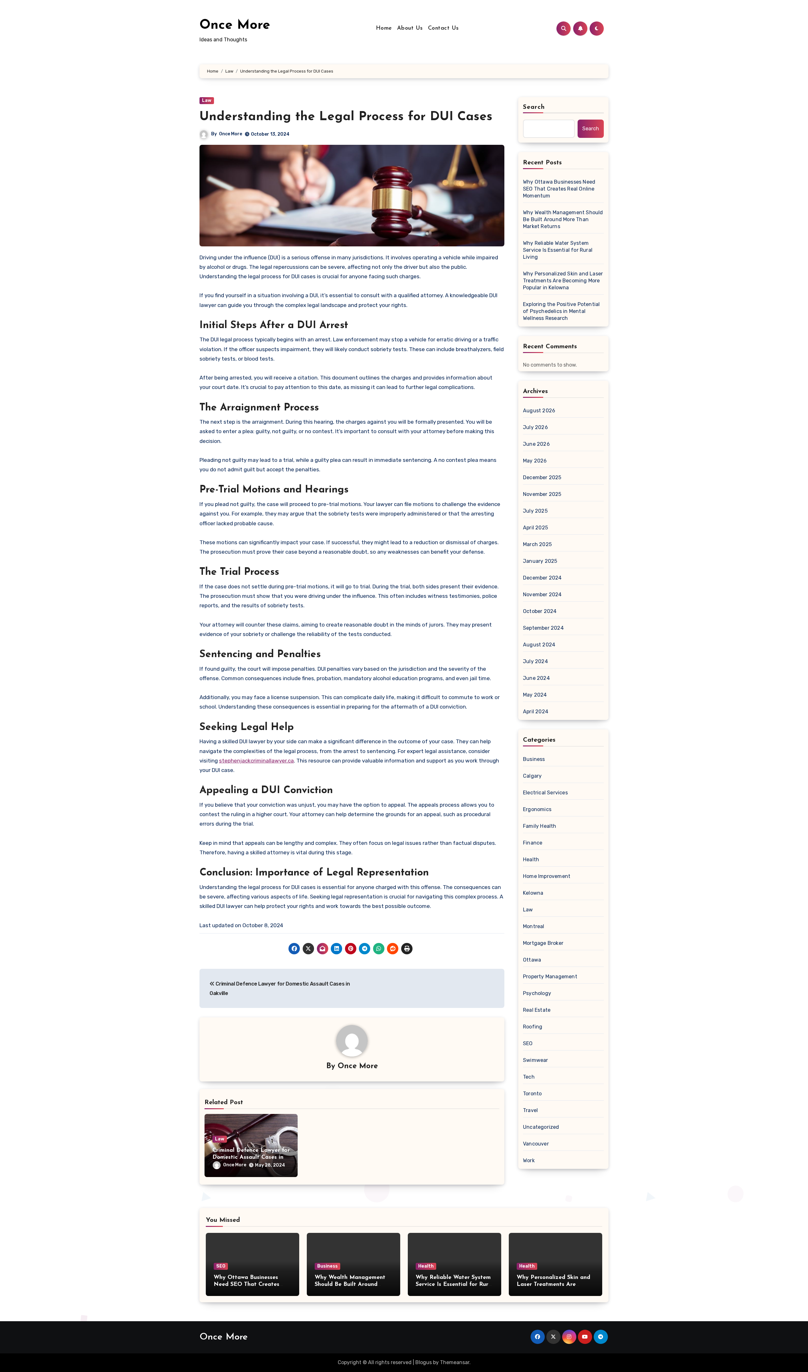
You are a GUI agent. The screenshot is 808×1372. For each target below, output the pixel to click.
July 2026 (535, 427)
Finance (532, 843)
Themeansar (454, 1362)
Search (534, 107)
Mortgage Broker (543, 943)
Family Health (539, 826)
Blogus (423, 1362)
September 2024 (543, 628)
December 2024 (542, 578)
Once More (234, 25)
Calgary (532, 776)
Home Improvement (546, 876)
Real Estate (536, 1010)
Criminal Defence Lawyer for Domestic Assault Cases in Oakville (251, 1157)
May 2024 (535, 695)
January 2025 (540, 561)
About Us (410, 28)
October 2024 (539, 611)
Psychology (537, 993)
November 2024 (542, 595)
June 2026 (536, 444)
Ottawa (532, 960)
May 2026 (535, 461)
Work (529, 1160)
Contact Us (443, 28)
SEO (528, 1043)
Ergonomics (537, 809)
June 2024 (536, 678)
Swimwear (535, 1060)
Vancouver (536, 1144)
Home (384, 28)
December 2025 (542, 477)
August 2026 (539, 411)
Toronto (532, 1094)
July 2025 (535, 511)
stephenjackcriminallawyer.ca (256, 760)
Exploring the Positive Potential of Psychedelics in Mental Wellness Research (561, 311)
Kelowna (533, 893)
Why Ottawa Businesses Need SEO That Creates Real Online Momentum (559, 189)
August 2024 (539, 645)
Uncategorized (541, 1127)
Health (531, 860)
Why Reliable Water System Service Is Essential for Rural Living (557, 250)
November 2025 (542, 494)
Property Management (550, 977)
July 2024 (535, 661)
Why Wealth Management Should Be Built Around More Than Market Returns (563, 219)
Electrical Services (545, 793)
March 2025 (537, 544)
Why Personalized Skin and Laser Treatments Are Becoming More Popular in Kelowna (563, 281)
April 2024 (535, 712)
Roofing (532, 1027)
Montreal (533, 926)
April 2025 (535, 528)
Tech (529, 1077)
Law (206, 100)
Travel (530, 1110)
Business (534, 759)
